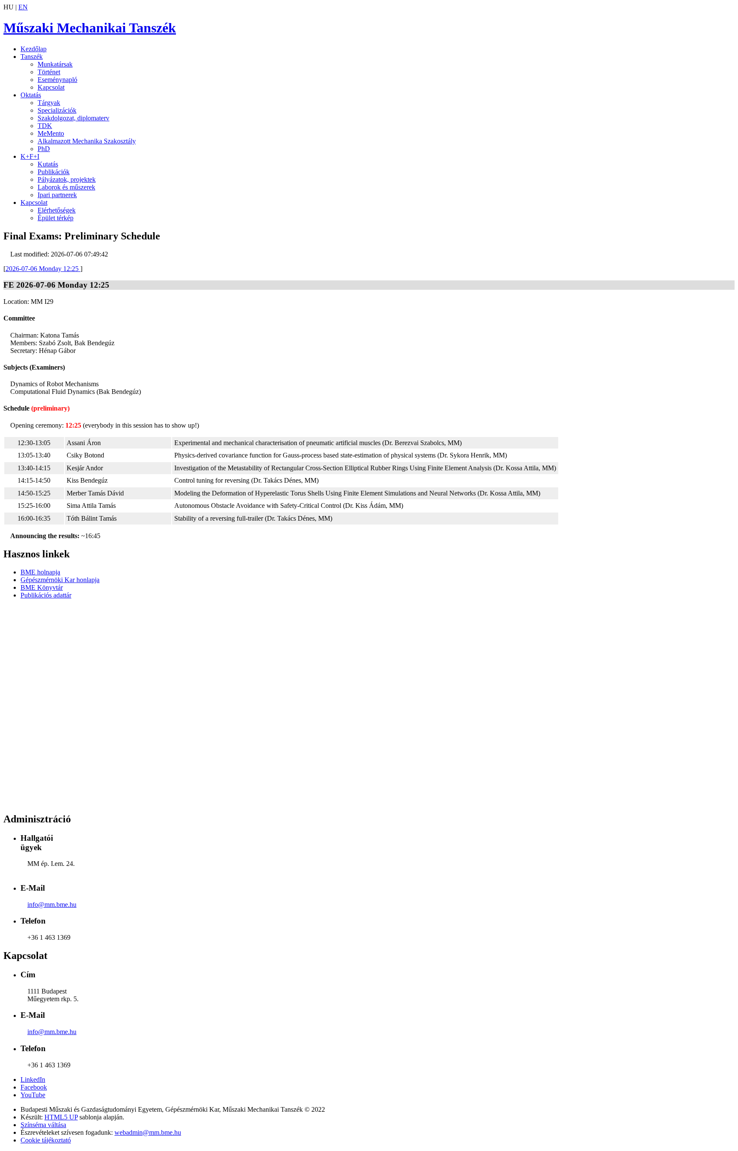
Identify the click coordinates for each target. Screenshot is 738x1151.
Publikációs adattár (45, 595)
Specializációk (57, 110)
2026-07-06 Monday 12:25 (43, 268)
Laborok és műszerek (66, 187)
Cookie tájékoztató (45, 1140)
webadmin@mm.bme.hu (147, 1132)
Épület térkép (55, 217)
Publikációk (54, 171)
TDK (45, 125)
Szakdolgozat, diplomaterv (73, 118)
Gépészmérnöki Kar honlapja (60, 579)
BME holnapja (40, 572)
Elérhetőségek (57, 210)
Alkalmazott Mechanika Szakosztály (87, 141)
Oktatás (30, 95)
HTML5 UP (61, 1117)
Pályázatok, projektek (67, 179)
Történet (49, 72)
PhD (44, 148)
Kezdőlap (33, 48)
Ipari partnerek (57, 194)
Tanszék (31, 56)
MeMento (51, 133)
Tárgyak (49, 102)
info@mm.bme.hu (51, 904)
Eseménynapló (57, 79)
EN (23, 7)
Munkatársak (55, 64)
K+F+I (29, 156)
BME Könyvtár (41, 587)
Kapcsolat (51, 87)
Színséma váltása (43, 1124)
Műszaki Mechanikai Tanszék (89, 27)
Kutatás (48, 164)
